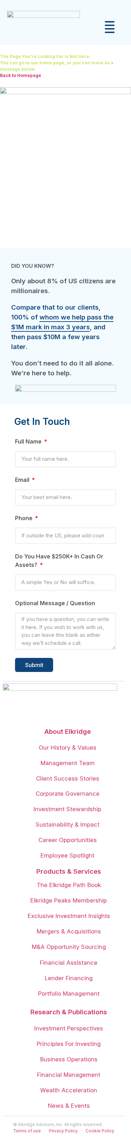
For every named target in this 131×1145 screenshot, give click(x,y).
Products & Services (68, 871)
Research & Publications (68, 1012)
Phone (24, 518)
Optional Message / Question (55, 603)
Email (23, 479)
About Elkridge (67, 731)
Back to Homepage (20, 75)
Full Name (29, 441)
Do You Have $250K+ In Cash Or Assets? (59, 560)
